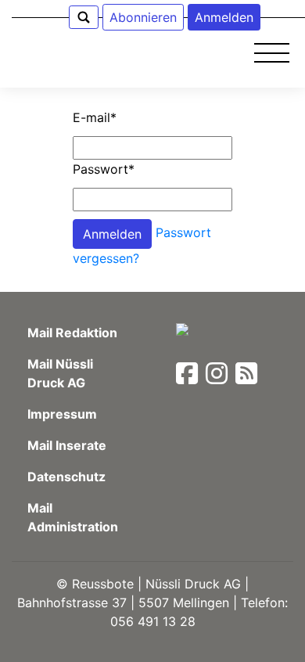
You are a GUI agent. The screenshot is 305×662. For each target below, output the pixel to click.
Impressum (62, 414)
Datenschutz (66, 476)
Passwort (104, 169)
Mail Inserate (66, 445)
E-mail (95, 117)
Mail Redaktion (72, 332)
